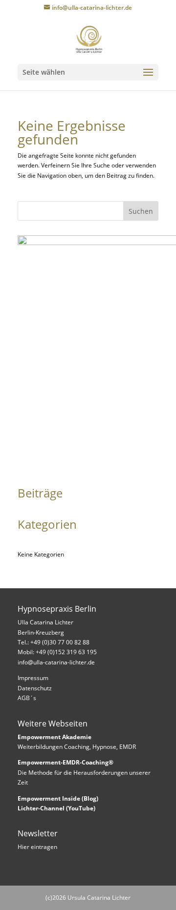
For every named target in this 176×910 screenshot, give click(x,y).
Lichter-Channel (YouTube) (56, 808)
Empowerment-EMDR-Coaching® (65, 762)
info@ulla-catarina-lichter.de (56, 662)
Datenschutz (35, 688)
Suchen (141, 211)
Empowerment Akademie (54, 737)
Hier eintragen (37, 847)
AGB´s (27, 698)
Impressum (33, 678)
